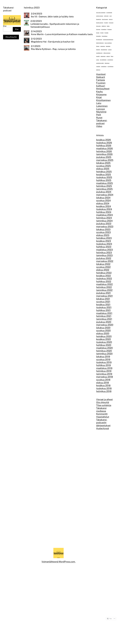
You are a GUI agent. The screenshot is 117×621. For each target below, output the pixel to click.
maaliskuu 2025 (104, 183)
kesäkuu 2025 (103, 174)
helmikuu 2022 (104, 287)
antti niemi (106, 15)
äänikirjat (98, 69)
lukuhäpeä (108, 46)
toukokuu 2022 (104, 278)
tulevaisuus (107, 63)
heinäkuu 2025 (104, 171)
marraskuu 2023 (104, 226)
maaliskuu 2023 (104, 249)
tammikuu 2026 (104, 154)
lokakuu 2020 (103, 327)
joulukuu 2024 (103, 191)
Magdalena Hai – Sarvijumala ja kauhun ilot (52, 41)
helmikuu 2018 (103, 391)
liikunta (97, 46)
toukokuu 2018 (104, 388)
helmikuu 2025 (104, 186)
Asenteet (101, 74)
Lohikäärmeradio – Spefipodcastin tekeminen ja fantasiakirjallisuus (54, 25)
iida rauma (98, 26)
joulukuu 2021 (103, 293)
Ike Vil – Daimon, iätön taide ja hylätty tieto (52, 16)
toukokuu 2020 (104, 342)
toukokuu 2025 (104, 177)
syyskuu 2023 (103, 232)
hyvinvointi (111, 22)
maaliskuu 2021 (104, 313)
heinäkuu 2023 (104, 238)
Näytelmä (101, 111)
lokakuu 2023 (103, 229)
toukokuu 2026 (104, 142)
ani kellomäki (109, 12)
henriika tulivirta (99, 22)
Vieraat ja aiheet (104, 399)
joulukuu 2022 (103, 258)
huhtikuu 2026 (103, 145)
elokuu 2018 (102, 382)
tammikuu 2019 (104, 374)
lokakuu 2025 (103, 163)
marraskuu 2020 (104, 324)
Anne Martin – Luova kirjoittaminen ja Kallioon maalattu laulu (62, 34)
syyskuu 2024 (103, 200)
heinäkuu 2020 (104, 336)
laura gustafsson (108, 42)
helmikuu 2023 (104, 252)
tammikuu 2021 (104, 319)
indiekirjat (104, 26)
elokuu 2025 (102, 168)
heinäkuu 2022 (104, 272)
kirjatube (106, 32)
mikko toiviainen (106, 52)
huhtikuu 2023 (103, 246)
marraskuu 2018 (104, 376)
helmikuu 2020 (104, 350)
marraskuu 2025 (104, 160)
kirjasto (97, 32)
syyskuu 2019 (103, 359)
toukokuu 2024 (104, 209)
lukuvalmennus (104, 49)
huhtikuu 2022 (103, 281)
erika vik (110, 19)
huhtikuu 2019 (103, 365)
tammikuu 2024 (104, 220)
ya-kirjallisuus (110, 66)
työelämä (98, 66)
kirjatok (102, 32)
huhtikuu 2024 (103, 212)
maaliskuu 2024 (104, 215)
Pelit (98, 114)
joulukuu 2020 (103, 322)
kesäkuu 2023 (103, 241)
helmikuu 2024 (104, 218)
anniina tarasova (99, 15)
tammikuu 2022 (104, 290)
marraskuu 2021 (104, 296)
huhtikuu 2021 (103, 310)
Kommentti (101, 414)
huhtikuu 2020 (103, 345)
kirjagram (98, 29)
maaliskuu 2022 (104, 284)
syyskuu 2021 (103, 301)
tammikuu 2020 (104, 353)
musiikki (98, 56)
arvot (110, 15)
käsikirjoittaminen (100, 42)
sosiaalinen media (100, 63)
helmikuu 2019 (103, 371)
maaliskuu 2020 (104, 348)
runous (97, 59)
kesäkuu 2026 (103, 139)
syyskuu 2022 (103, 267)
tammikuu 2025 (104, 189)
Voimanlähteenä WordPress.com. (59, 561)
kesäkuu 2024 (103, 206)
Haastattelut (102, 416)
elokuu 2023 (102, 235)
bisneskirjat (98, 19)
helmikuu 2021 (103, 316)
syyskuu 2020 (103, 330)
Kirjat (99, 97)
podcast (108, 56)
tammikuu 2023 (104, 255)
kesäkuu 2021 (103, 304)
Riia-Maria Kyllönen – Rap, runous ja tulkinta (53, 49)
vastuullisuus (103, 66)
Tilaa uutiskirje (103, 405)
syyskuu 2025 (103, 166)
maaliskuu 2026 (104, 148)
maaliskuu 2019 (104, 368)
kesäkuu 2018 (103, 385)
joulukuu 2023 (103, 223)
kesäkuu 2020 (103, 339)
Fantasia (100, 80)
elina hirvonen (105, 19)
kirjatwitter (98, 36)
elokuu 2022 (102, 270)
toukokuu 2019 (104, 362)
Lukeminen (102, 46)
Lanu (98, 103)
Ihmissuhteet (102, 88)
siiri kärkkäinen (103, 59)
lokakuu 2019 (103, 356)
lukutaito (98, 49)
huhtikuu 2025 (103, 180)
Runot (112, 56)
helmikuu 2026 (104, 151)
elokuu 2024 (102, 203)
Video (99, 126)
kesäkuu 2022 (103, 275)
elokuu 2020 (102, 333)
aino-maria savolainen (100, 12)
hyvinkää (106, 22)
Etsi (4, 26)
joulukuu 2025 (103, 157)
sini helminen (110, 59)
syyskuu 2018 (103, 379)
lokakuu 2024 (103, 197)
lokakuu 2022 (103, 264)
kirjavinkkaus (104, 36)
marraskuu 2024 (104, 194)
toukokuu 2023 (104, 244)
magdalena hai (99, 52)
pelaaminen (103, 56)
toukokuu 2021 (104, 307)
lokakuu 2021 (103, 298)
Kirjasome (109, 29)
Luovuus (110, 49)
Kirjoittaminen (99, 39)
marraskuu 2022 (104, 261)
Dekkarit (100, 77)
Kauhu (108, 26)
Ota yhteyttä (11, 37)
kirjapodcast (103, 29)
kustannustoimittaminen (108, 39)
